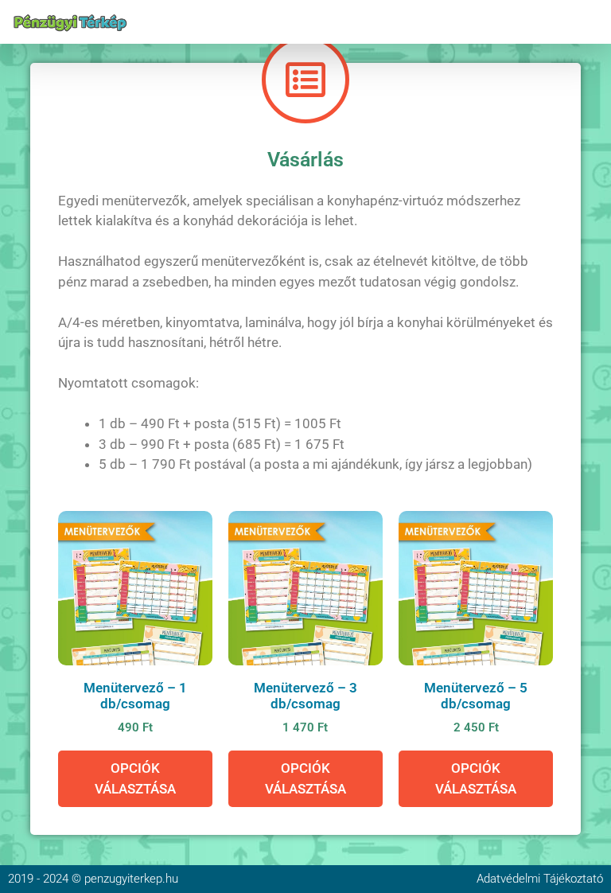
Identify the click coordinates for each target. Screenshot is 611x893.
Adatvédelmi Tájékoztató (540, 879)
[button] (590, 22)
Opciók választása (135, 778)
